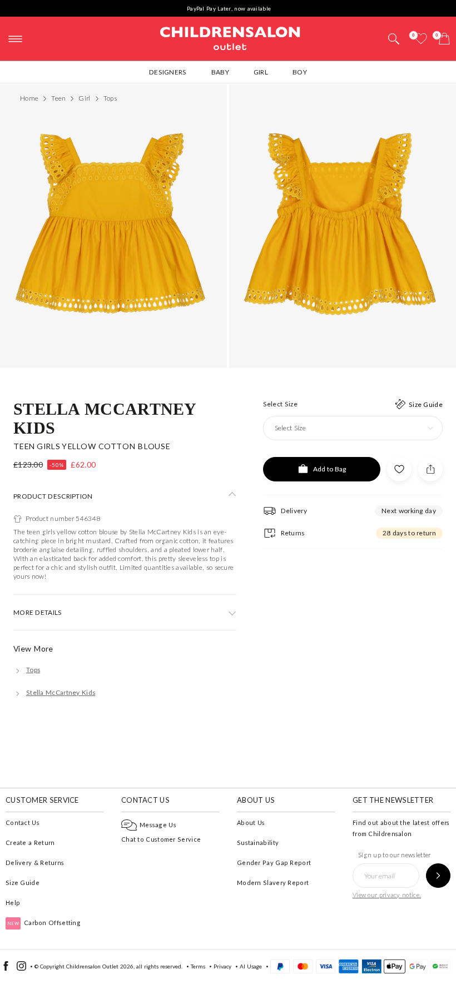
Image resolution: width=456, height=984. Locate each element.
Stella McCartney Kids (105, 418)
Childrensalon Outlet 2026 (99, 966)
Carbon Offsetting (44, 922)
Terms (198, 966)
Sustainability (258, 842)
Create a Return (30, 842)
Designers (168, 72)
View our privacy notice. (387, 894)
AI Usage (251, 966)
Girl (261, 72)
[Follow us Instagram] (21, 968)
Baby (220, 72)
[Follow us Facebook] (6, 968)
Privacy (222, 966)
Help (13, 902)
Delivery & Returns (35, 862)
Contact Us (22, 822)
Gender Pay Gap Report (274, 862)
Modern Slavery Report (273, 882)
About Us (251, 822)
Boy (300, 72)
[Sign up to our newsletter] (438, 875)
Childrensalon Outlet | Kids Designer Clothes (230, 37)
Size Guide (22, 882)
